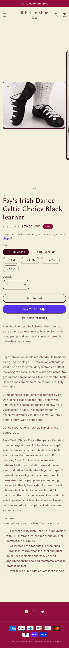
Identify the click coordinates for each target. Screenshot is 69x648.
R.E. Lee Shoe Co (25, 641)
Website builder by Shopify (47, 641)
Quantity (7, 277)
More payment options (34, 317)
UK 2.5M (30, 260)
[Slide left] (26, 188)
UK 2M (11, 260)
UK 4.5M (50, 260)
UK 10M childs (16, 252)
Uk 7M (11, 268)
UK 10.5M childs (44, 252)
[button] (5, 15)
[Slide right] (43, 188)
